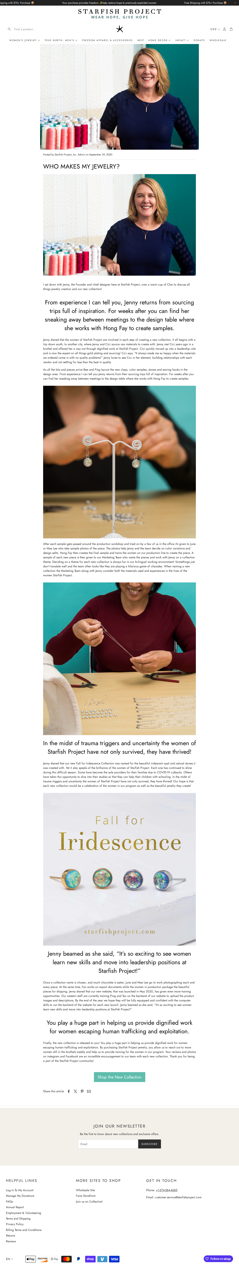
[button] (30, 29)
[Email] (89, 1091)
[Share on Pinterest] (82, 1091)
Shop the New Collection (120, 1077)
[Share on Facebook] (69, 1091)
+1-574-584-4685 (166, 1190)
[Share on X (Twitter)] (75, 1091)
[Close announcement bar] (235, 3)
